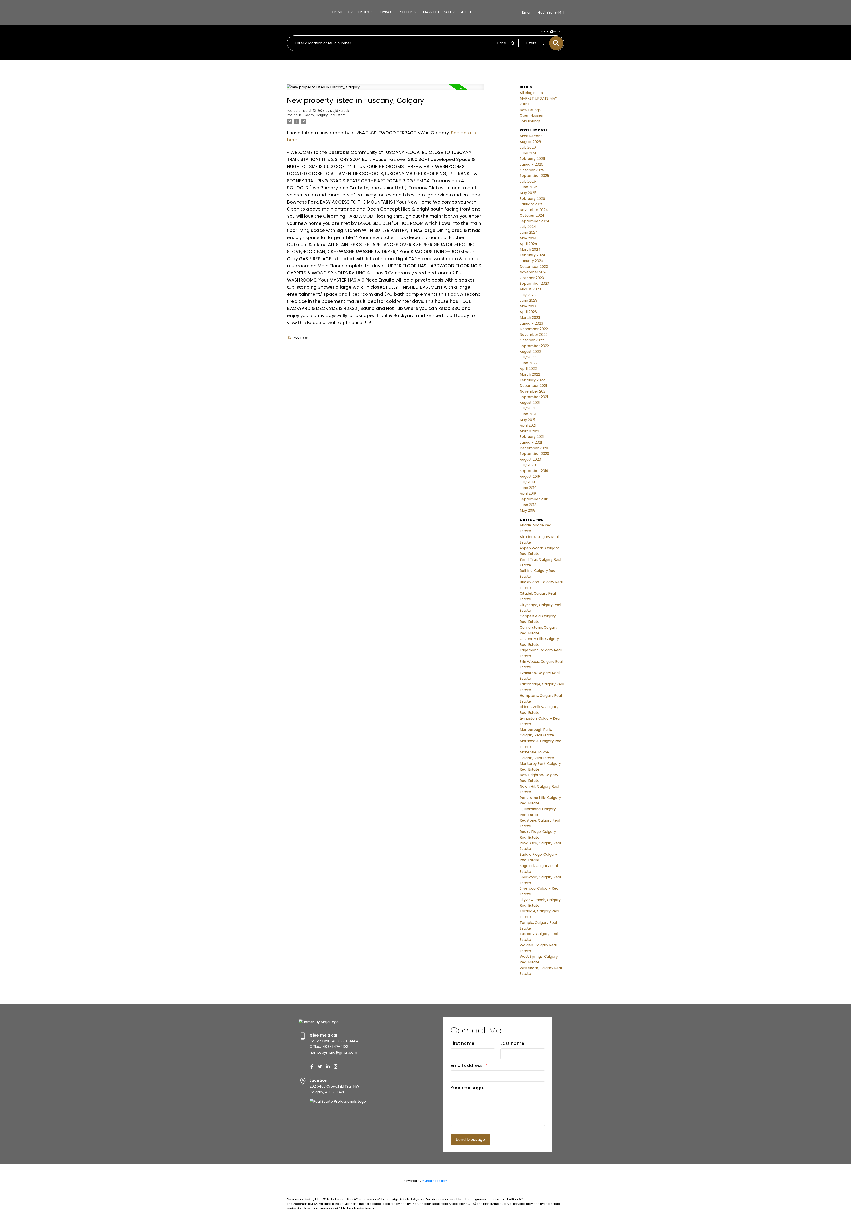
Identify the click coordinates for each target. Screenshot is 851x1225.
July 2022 (528, 357)
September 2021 (534, 396)
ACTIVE (544, 31)
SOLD (561, 31)
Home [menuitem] (337, 12)
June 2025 (528, 187)
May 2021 (527, 419)
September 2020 (534, 453)
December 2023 (534, 266)
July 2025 (528, 181)
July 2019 (527, 482)
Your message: (467, 1087)
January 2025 (531, 204)
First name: (463, 1043)
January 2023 (531, 323)
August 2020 (530, 459)
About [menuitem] (467, 12)
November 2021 (533, 391)
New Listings (530, 109)
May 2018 (527, 510)
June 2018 (528, 504)
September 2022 (534, 345)
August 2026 (530, 141)
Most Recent (531, 136)
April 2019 (528, 493)
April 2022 (528, 368)
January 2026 (531, 164)
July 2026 (528, 147)
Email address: (468, 1065)
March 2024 (530, 249)
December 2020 (534, 448)
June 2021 (528, 414)
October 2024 (532, 215)
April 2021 (528, 425)
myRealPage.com (435, 1181)
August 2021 (530, 402)
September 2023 (534, 283)
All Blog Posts (531, 92)
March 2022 (530, 374)
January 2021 (531, 442)
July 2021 (527, 408)
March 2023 (530, 317)
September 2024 (534, 221)
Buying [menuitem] (384, 12)
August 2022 (530, 351)
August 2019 (530, 476)
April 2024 (528, 243)
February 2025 (532, 198)
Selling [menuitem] (407, 12)
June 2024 (529, 232)
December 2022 (534, 328)
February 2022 (532, 380)
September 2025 (534, 175)
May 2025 (528, 192)
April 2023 (528, 311)
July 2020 (528, 465)
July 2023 (528, 294)
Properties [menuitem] (358, 12)
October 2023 (532, 277)
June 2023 (528, 300)
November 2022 (533, 334)
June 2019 (528, 487)
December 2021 (533, 385)
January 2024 (531, 260)
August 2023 (530, 289)
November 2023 (533, 272)
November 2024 (534, 209)
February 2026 (532, 158)
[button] (312, 1066)
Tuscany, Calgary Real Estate (324, 115)
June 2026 (528, 153)
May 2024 (528, 238)
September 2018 (534, 499)
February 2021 (532, 436)
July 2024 (528, 226)
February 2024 (532, 255)
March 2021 (529, 431)
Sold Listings (530, 121)
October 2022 (532, 340)
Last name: (512, 1043)
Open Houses (531, 115)
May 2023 (528, 306)
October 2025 (532, 170)
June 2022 (528, 363)
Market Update (437, 12)
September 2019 (534, 470)
